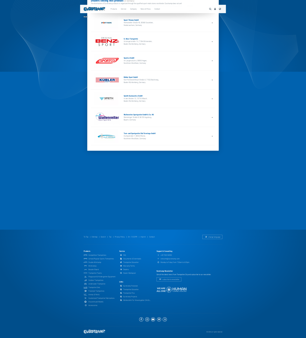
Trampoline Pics (129, 293)
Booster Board (93, 269)
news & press (146, 9)
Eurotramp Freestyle (130, 286)
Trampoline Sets (94, 287)
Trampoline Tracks (95, 273)
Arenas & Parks (94, 295)
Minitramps (92, 266)
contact (157, 9)
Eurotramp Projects (130, 297)
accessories (92, 305)
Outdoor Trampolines (96, 280)
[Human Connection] (171, 290)
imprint (143, 237)
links (121, 282)
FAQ (124, 255)
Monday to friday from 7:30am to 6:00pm (174, 262)
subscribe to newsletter (170, 279)
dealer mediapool (129, 273)
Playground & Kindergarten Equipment (101, 277)
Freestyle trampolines (96, 291)
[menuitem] (114, 9)
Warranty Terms (129, 266)
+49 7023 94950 (166, 255)
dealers (126, 269)
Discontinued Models (96, 302)
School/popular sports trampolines (101, 259)
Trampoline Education (131, 262)
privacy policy (120, 237)
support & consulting (164, 251)
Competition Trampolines (97, 255)
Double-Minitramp (94, 262)
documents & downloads (132, 259)
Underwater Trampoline (96, 284)
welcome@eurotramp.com (170, 259)
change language (214, 237)
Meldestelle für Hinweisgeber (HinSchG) (137, 300)
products (114, 9)
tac (110, 237)
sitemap (94, 237)
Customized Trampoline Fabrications (101, 298)
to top (86, 237)
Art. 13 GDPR (132, 237)
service (123, 9)
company (133, 9)
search (103, 237)
